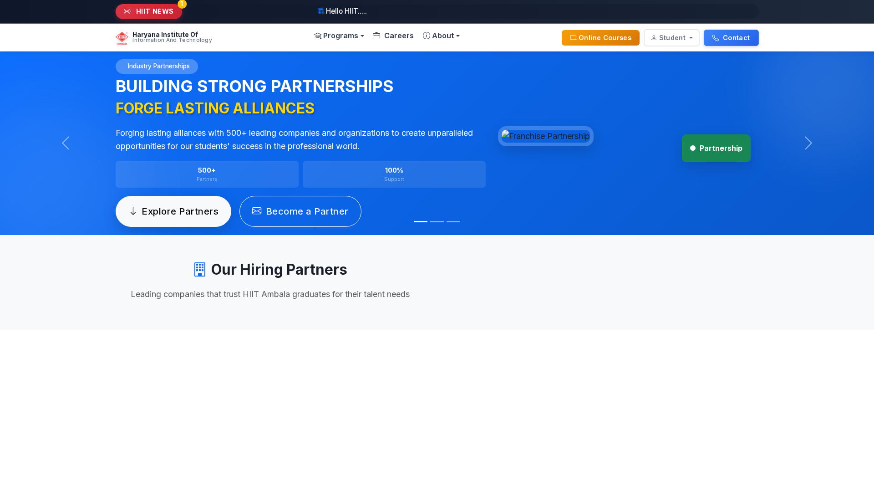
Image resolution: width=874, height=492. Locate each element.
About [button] (443, 35)
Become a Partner (307, 211)
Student (673, 37)
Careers (398, 35)
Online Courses (605, 37)
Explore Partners (180, 211)
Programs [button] (340, 35)
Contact (735, 37)
